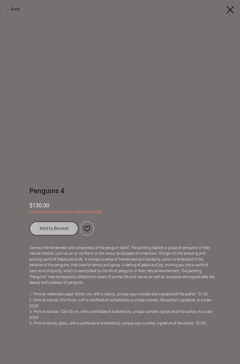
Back (15, 9)
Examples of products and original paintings (65, 212)
